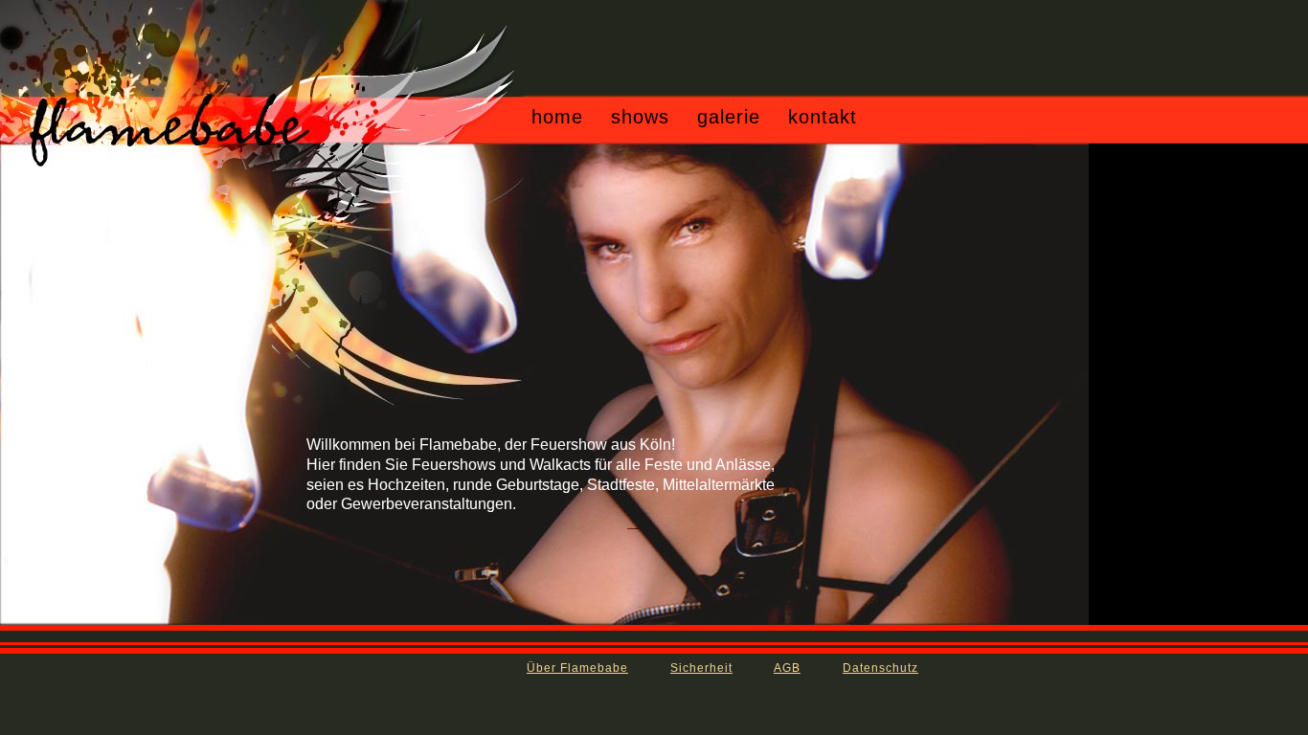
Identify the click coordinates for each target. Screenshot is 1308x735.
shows (640, 116)
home (557, 116)
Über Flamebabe (577, 668)
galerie (728, 116)
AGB (787, 668)
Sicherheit (701, 668)
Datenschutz (880, 668)
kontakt (822, 116)
